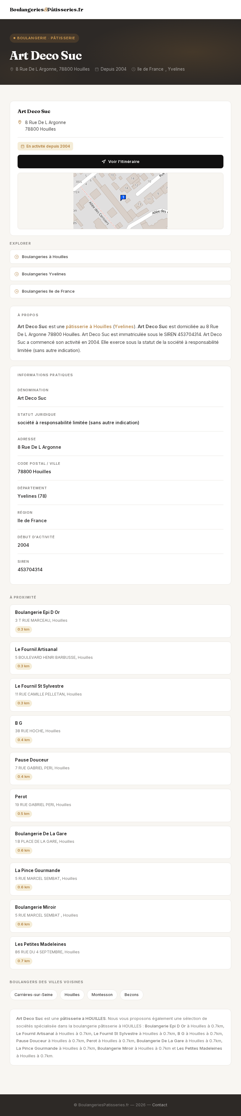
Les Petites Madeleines (40, 944)
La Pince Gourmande (37, 870)
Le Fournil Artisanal (36, 649)
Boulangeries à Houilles (45, 256)
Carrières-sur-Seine (33, 994)
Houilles (42, 471)
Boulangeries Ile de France (48, 291)
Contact (159, 1104)
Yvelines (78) (32, 496)
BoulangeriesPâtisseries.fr (46, 9)
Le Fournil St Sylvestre (39, 686)
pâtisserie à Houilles (89, 326)
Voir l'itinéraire (123, 161)
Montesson (102, 994)
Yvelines (124, 326)
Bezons (132, 994)
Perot (21, 796)
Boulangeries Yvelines (44, 273)
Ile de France (32, 520)
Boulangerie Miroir (35, 907)
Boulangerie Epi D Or (37, 612)
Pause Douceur (32, 759)
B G (18, 723)
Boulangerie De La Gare (41, 833)
